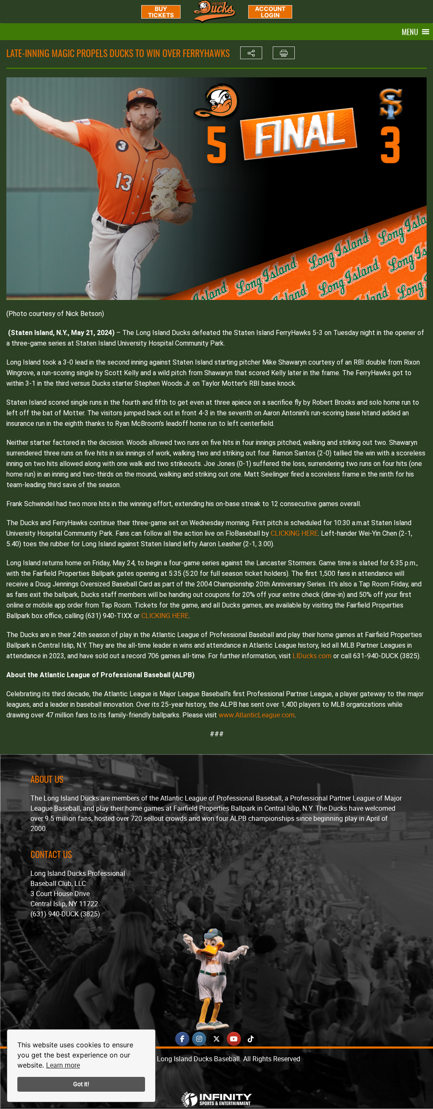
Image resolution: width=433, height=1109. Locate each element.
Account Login (270, 12)
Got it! (81, 1084)
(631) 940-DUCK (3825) (65, 913)
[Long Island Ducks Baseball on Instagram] (199, 1039)
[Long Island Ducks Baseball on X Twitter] (216, 1039)
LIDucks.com (312, 655)
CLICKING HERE (294, 533)
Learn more (63, 1065)
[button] (410, 31)
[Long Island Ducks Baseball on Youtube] (234, 1039)
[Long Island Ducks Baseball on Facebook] (182, 1039)
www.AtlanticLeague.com (257, 714)
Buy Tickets (161, 12)
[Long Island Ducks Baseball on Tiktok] (251, 1039)
